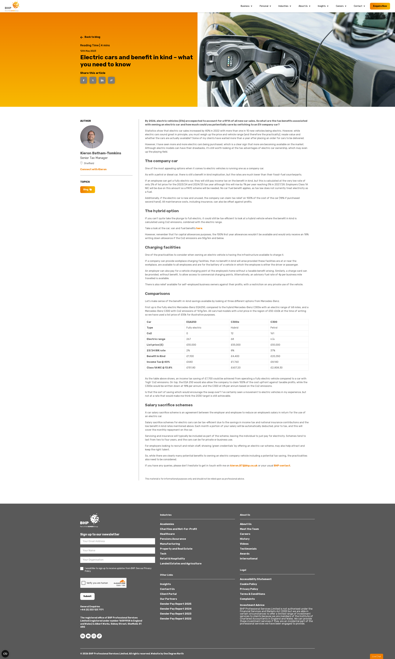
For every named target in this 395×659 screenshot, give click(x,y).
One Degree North (174, 653)
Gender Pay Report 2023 (175, 613)
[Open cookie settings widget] (5, 653)
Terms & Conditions (252, 593)
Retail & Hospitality (172, 558)
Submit (87, 596)
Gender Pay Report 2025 (175, 603)
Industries (283, 6)
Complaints (247, 598)
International (249, 558)
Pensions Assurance (173, 538)
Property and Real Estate (176, 548)
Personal (264, 6)
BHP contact (282, 465)
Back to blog (92, 36)
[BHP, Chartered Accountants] (12, 6)
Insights (322, 6)
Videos (244, 543)
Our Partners (168, 598)
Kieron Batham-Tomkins (100, 153)
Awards (244, 553)
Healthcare (167, 533)
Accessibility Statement (256, 579)
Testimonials (248, 548)
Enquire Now (380, 6)
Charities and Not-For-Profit (178, 529)
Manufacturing (170, 543)
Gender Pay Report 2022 (175, 618)
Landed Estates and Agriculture (181, 563)
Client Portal (168, 593)
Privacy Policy (249, 589)
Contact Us (167, 589)
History (245, 538)
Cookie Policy (248, 584)
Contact (358, 6)
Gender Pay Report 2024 (176, 608)
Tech (163, 553)
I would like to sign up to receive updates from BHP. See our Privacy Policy (118, 569)
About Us (303, 6)
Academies (167, 524)
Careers (340, 6)
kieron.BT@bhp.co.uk (244, 465)
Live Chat (376, 656)
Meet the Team (249, 529)
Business (245, 6)
